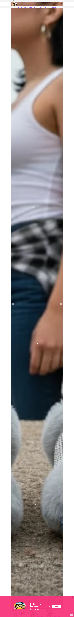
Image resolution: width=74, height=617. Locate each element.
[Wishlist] (59, 4)
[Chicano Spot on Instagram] (17, 0)
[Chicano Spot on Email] (12, 0)
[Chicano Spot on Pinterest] (18, 0)
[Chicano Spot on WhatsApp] (20, 0)
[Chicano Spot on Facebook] (13, 0)
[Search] (56, 4)
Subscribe (56, 606)
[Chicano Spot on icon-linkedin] (19, 0)
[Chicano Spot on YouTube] (16, 0)
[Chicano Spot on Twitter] (14, 0)
